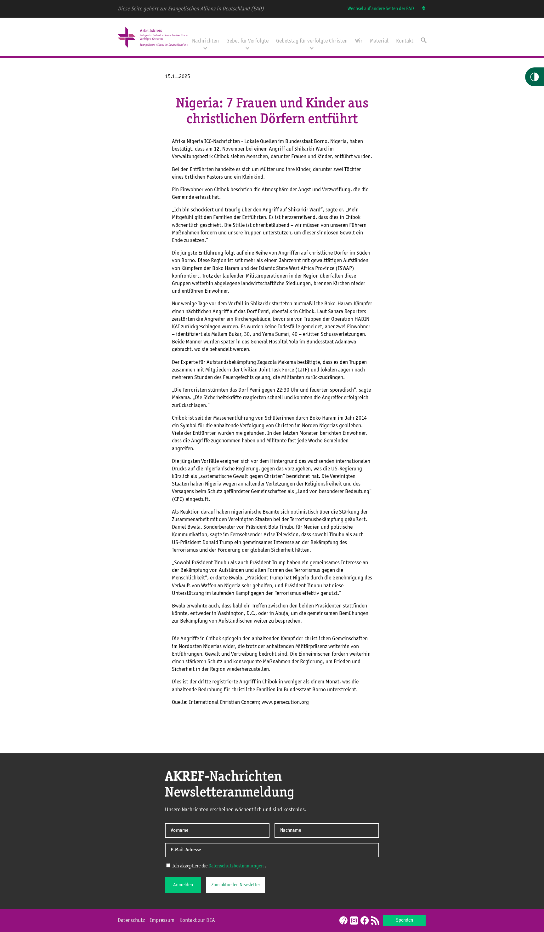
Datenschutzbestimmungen (236, 866)
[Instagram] (354, 921)
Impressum (162, 920)
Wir (358, 41)
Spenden (404, 920)
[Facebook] (364, 921)
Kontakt (404, 41)
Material (379, 41)
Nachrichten (205, 41)
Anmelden (183, 885)
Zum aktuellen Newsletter (235, 885)
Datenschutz (131, 920)
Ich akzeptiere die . (218, 866)
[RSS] (375, 921)
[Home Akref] (153, 48)
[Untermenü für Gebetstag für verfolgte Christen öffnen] (312, 47)
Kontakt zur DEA (197, 920)
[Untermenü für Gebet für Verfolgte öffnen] (247, 47)
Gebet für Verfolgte (247, 41)
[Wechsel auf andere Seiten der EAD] (420, 8)
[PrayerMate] (342, 920)
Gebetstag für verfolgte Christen (312, 41)
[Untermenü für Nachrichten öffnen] (205, 47)
